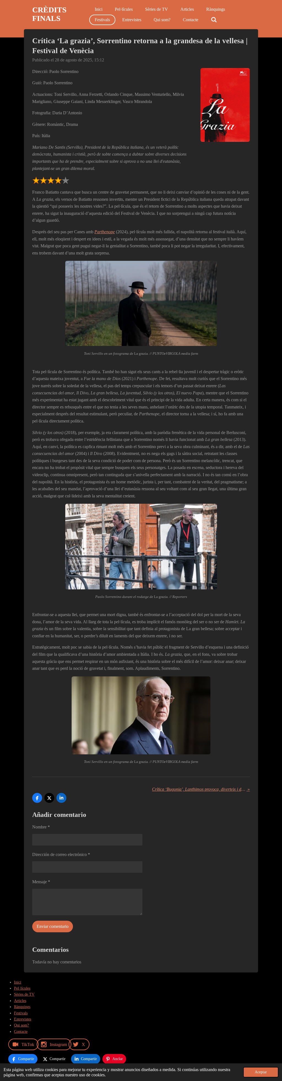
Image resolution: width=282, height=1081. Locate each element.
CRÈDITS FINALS (49, 14)
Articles (20, 1001)
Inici (17, 982)
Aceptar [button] (261, 1072)
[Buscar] (213, 20)
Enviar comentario (53, 926)
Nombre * (41, 827)
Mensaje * (41, 881)
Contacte (21, 1031)
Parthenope (104, 231)
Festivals (21, 1013)
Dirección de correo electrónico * (61, 854)
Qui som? (21, 1025)
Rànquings (22, 1007)
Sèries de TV (24, 994)
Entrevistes (22, 1019)
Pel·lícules (22, 988)
